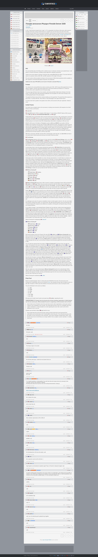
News (30, 25)
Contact (25, 555)
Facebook (64, 555)
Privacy (28, 555)
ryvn (30, 370)
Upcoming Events (16, 31)
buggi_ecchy (31, 394)
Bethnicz (30, 350)
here (60, 81)
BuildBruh (31, 422)
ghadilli (30, 513)
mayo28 (30, 415)
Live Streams (81, 12)
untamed (31, 401)
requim (51, 65)
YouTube (69, 555)
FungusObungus (32, 527)
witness (30, 442)
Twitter (56, 555)
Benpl (30, 343)
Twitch (73, 555)
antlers (30, 378)
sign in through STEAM (47, 539)
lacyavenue (28, 27)
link (71, 327)
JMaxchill (44, 219)
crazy (30, 486)
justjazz (30, 408)
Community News (16, 12)
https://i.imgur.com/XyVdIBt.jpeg (32, 390)
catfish (43, 275)
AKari (30, 456)
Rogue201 (31, 493)
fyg (30, 520)
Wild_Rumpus (31, 449)
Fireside (61, 34)
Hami (30, 479)
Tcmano (30, 463)
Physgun (67, 34)
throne (30, 329)
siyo (29, 322)
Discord (60, 555)
